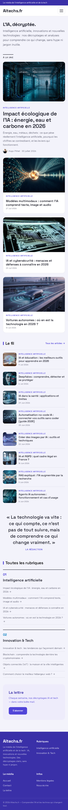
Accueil (7, 780)
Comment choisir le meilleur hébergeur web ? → (29, 674)
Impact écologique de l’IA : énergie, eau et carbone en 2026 (30, 119)
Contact (7, 785)
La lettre (7, 790)
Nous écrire (42, 785)
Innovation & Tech (18, 640)
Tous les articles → (55, 343)
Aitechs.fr (12, 11)
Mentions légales (45, 780)
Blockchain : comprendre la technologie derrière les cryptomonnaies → (30, 656)
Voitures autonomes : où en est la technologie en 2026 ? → (33, 619)
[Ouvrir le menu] (61, 10)
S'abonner (18, 710)
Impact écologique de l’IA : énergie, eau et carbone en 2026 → (31, 590)
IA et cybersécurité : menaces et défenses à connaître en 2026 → (33, 610)
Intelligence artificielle (22, 580)
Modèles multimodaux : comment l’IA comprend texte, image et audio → (32, 600)
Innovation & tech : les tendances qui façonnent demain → (34, 648)
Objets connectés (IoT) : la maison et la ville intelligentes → (33, 666)
